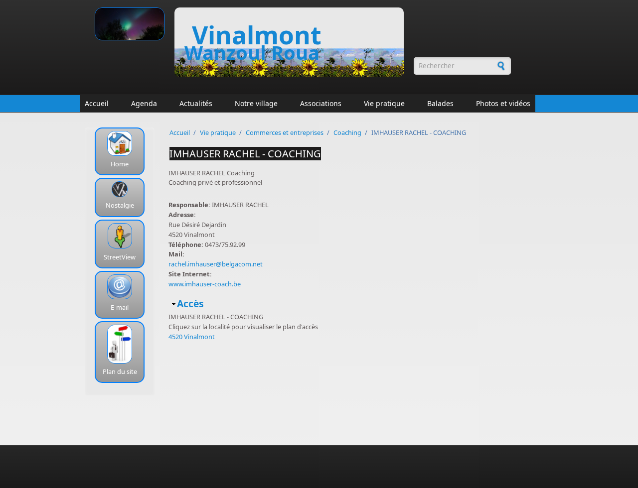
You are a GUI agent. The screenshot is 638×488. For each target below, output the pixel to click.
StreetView (120, 256)
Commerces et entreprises (284, 132)
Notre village (256, 103)
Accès (190, 303)
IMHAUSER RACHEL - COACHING (245, 153)
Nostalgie (120, 205)
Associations (320, 103)
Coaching (347, 132)
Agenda (144, 103)
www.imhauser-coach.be (204, 283)
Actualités (195, 103)
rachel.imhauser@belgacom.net (215, 263)
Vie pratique (384, 103)
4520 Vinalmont (191, 336)
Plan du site (120, 371)
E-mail (120, 307)
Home (120, 163)
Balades (440, 103)
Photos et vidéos (503, 103)
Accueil (97, 103)
